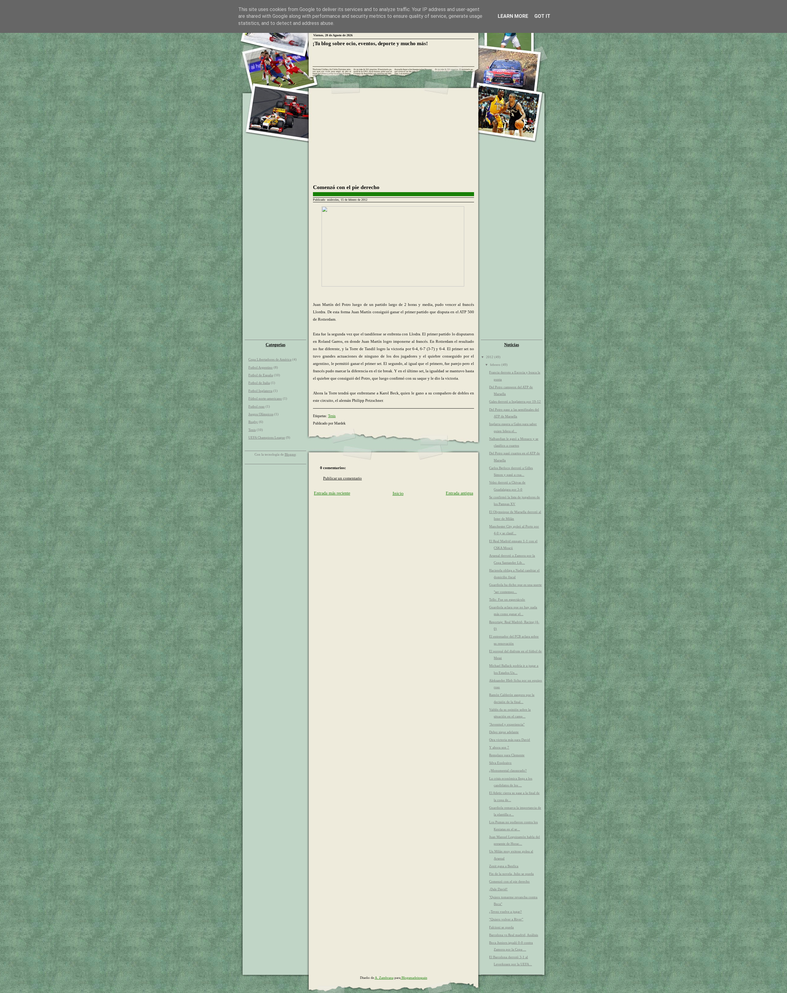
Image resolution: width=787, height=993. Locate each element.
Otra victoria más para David (509, 740)
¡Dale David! (498, 889)
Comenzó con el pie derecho (346, 187)
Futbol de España (260, 375)
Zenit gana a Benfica (503, 866)
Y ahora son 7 (499, 747)
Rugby (253, 422)
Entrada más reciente (332, 493)
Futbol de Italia (259, 383)
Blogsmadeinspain (414, 977)
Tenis (252, 430)
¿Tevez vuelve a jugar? (505, 911)
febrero (495, 364)
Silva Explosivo (500, 763)
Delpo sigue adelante (504, 732)
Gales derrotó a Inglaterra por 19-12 (515, 401)
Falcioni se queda (501, 927)
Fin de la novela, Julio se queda (511, 874)
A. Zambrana (384, 977)
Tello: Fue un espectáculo (507, 599)
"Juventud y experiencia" (506, 724)
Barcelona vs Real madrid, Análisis (513, 935)
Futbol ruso (256, 406)
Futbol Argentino (260, 367)
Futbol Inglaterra (260, 391)
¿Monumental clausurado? (508, 770)
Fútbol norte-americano (265, 398)
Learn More (513, 16)
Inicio (398, 493)
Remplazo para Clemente (506, 755)
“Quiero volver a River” (506, 919)
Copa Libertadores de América (269, 359)
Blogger (290, 454)
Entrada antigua (459, 493)
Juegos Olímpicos (260, 414)
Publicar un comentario (342, 478)
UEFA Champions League (266, 437)
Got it (542, 16)
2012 (490, 357)
